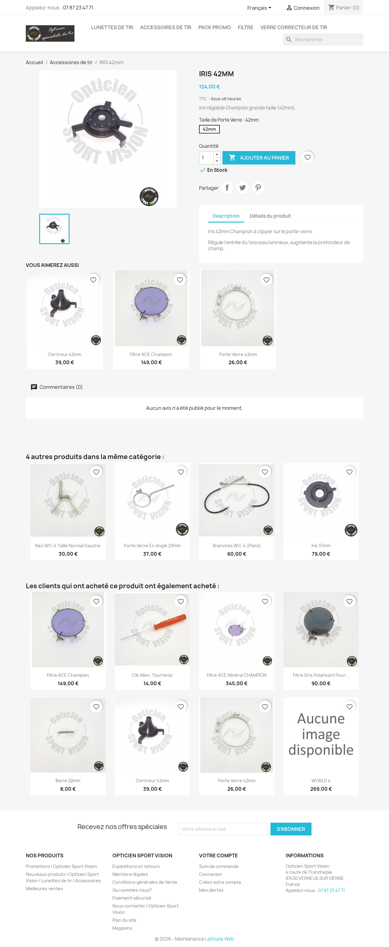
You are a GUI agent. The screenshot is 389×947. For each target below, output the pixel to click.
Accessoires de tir (165, 27)
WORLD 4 (321, 780)
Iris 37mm (321, 545)
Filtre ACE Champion (151, 354)
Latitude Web (219, 939)
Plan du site (124, 920)
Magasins (122, 928)
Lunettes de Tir (112, 27)
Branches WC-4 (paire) (237, 545)
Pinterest (258, 187)
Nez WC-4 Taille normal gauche (68, 545)
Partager (227, 187)
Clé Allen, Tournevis (152, 675)
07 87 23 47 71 (78, 7)
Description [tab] (226, 216)
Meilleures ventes (44, 888)
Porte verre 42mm (238, 354)
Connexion (210, 874)
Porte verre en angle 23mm (152, 545)
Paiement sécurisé (131, 898)
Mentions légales (130, 874)
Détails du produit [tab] (270, 216)
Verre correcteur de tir (293, 27)
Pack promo (214, 27)
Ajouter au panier (259, 157)
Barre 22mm (68, 780)
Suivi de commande (219, 866)
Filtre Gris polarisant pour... (321, 675)
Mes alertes (211, 890)
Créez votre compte (220, 882)
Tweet (242, 187)
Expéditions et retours (136, 866)
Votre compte (218, 855)
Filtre (245, 27)
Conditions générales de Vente (144, 882)
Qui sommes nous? (132, 890)
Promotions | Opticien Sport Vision (61, 866)
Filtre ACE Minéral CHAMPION (237, 675)
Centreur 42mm (64, 354)
